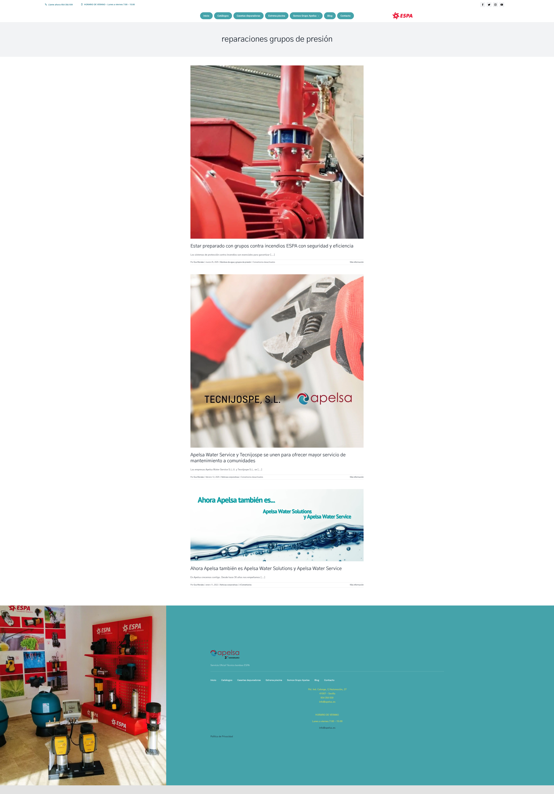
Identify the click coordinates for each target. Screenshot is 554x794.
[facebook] (482, 4)
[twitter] (489, 4)
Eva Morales (199, 262)
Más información (357, 262)
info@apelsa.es (327, 728)
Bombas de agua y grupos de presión (235, 262)
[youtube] (501, 4)
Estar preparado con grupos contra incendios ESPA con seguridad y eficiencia (272, 246)
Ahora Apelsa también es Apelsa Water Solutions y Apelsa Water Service (266, 568)
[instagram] (495, 4)
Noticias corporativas (230, 477)
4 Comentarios (245, 585)
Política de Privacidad (221, 736)
